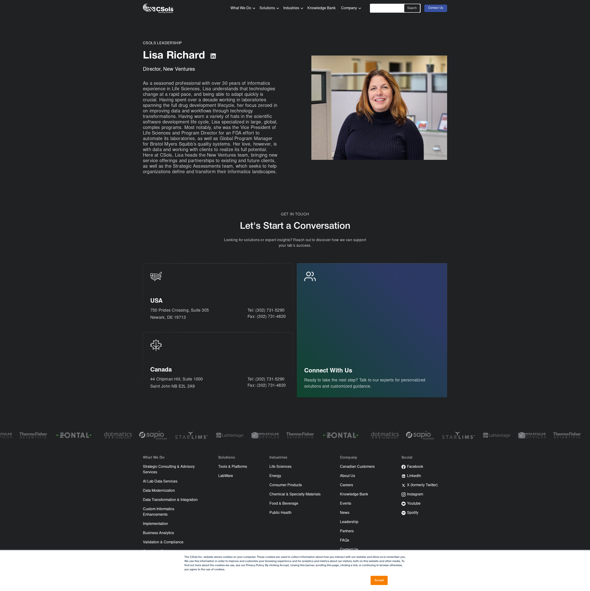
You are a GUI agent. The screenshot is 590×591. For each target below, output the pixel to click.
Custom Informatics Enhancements (158, 512)
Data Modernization (159, 491)
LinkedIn (414, 476)
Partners (347, 531)
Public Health (280, 513)
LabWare (225, 476)
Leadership (349, 522)
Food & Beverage (283, 504)
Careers (346, 485)
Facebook (415, 467)
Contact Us (435, 8)
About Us (347, 476)
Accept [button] (379, 580)
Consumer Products (285, 485)
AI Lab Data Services (160, 481)
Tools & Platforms (232, 467)
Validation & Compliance (163, 542)
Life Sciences (280, 467)
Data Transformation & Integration (170, 500)
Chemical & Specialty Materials (295, 494)
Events (345, 504)
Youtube (414, 504)
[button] (241, 8)
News (344, 513)
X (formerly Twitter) (422, 485)
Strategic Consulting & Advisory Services (169, 469)
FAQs (344, 540)
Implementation (155, 524)
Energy (275, 476)
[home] (158, 8)
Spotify (412, 513)
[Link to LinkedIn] (213, 56)
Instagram (415, 494)
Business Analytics (158, 533)
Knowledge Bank (321, 8)
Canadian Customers (357, 467)
